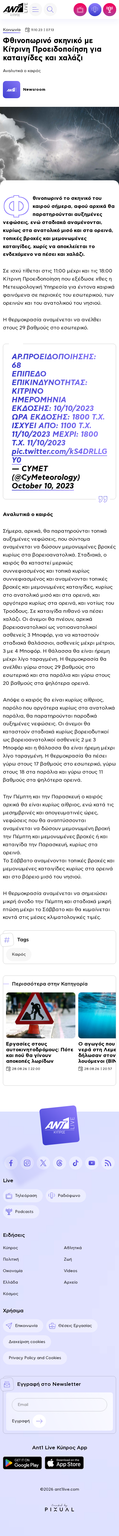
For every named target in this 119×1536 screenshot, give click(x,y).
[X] (43, 1163)
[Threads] (59, 1163)
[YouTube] (91, 1163)
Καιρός (19, 954)
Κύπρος (10, 1248)
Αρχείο (71, 1282)
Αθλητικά (73, 1248)
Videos (70, 1271)
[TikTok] (75, 1163)
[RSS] (108, 1163)
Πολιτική (11, 1259)
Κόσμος (10, 1294)
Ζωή (68, 1259)
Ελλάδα (10, 1282)
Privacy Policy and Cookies (35, 1358)
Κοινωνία (12, 30)
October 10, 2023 (43, 486)
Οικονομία (13, 1271)
